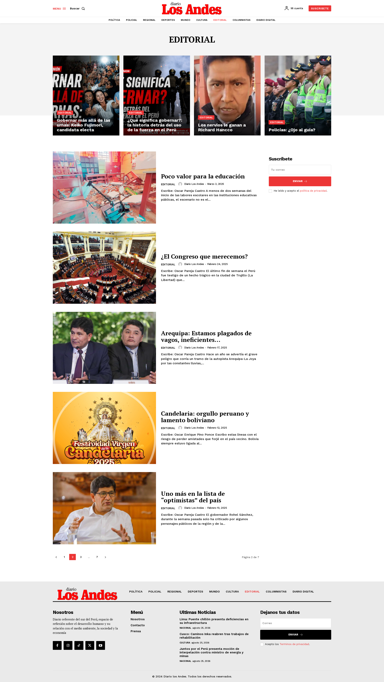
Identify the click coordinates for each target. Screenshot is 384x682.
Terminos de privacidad (294, 644)
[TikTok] (78, 645)
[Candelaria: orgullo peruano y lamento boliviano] (104, 428)
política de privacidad (313, 190)
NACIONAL (185, 627)
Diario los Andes (194, 183)
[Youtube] (100, 645)
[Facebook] (57, 645)
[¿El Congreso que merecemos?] (104, 268)
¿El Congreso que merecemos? (204, 256)
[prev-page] (56, 557)
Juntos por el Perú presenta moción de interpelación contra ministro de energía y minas (211, 652)
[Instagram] (68, 645)
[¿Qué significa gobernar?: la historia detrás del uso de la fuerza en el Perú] (156, 95)
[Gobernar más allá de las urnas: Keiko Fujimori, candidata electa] (86, 95)
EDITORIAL (65, 112)
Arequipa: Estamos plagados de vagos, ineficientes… (206, 336)
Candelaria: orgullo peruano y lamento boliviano (205, 416)
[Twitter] (89, 645)
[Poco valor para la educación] (104, 187)
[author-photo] (180, 184)
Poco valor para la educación (203, 176)
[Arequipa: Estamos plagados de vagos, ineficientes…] (104, 348)
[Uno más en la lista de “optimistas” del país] (104, 508)
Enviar (298, 181)
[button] (78, 8)
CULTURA (185, 642)
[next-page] (105, 557)
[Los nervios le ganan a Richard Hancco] (227, 95)
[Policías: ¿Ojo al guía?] (298, 95)
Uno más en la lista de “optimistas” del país (193, 497)
